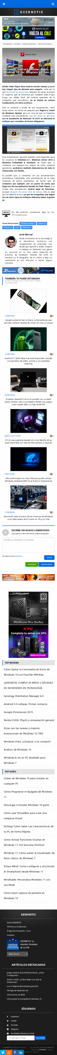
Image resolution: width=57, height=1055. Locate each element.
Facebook (15, 1016)
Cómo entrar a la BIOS (16, 995)
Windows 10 (8, 227)
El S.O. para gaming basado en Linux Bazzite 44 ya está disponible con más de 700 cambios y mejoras (28, 441)
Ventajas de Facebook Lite (17, 990)
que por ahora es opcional (41, 115)
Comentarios (20, 215)
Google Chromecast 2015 (18, 712)
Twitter (14, 1021)
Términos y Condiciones (16, 926)
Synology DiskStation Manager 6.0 (23, 696)
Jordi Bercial (11, 80)
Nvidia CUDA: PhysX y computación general (29, 720)
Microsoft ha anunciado (17, 92)
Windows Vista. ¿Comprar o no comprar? (27, 741)
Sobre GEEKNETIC (14, 922)
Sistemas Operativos (29, 44)
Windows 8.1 (26, 227)
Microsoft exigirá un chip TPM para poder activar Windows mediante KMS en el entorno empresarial (28, 479)
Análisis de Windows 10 (17, 749)
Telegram (14, 1029)
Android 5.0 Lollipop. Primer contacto (25, 704)
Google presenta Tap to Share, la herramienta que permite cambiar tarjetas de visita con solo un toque (28, 321)
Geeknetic (8, 44)
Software (17, 44)
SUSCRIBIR (40, 1038)
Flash (17, 227)
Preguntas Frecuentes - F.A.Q (18, 931)
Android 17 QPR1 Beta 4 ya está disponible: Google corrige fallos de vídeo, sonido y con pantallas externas (28, 361)
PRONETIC (42, 1050)
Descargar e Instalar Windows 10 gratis (26, 805)
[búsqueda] (53, 4)
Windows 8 (42, 223)
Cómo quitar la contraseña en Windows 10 (24, 999)
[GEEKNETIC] (28, 12)
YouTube (14, 1025)
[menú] (4, 4)
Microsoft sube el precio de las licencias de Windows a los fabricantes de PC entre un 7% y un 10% (28, 517)
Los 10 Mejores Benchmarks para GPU (22, 986)
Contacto (10, 935)
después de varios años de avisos (26, 192)
